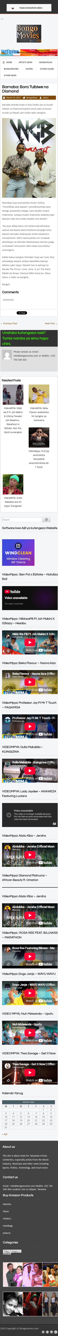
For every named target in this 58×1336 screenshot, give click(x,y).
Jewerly (6, 1233)
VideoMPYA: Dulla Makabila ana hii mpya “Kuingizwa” (13, 502)
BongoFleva (45, 62)
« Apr (5, 1134)
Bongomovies (11, 69)
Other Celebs (47, 69)
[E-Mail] (43, 1332)
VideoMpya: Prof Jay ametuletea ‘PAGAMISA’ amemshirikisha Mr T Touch (39, 459)
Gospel (29, 69)
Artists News (25, 62)
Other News (10, 75)
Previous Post (8, 323)
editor (45, 97)
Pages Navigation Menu (30, 8)
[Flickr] (55, 1332)
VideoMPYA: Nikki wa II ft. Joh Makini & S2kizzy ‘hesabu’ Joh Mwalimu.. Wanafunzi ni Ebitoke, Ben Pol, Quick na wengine (13, 420)
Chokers (7, 1218)
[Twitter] (47, 1332)
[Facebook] (51, 1332)
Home (9, 62)
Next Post (51, 323)
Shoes (6, 1211)
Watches (7, 1204)
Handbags (8, 1226)
